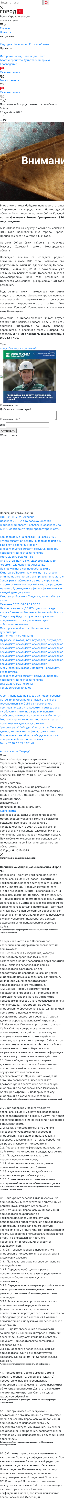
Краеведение (8, 64)
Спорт (42, 56)
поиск (4, 348)
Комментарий (10, 419)
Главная (5, 28)
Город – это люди (26, 56)
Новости (5, 32)
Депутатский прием (37, 60)
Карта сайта (8, 810)
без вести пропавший (23, 348)
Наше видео (21, 44)
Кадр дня (6, 44)
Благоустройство (12, 60)
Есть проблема (39, 44)
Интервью (7, 56)
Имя (2, 425)
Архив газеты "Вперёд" (15, 751)
